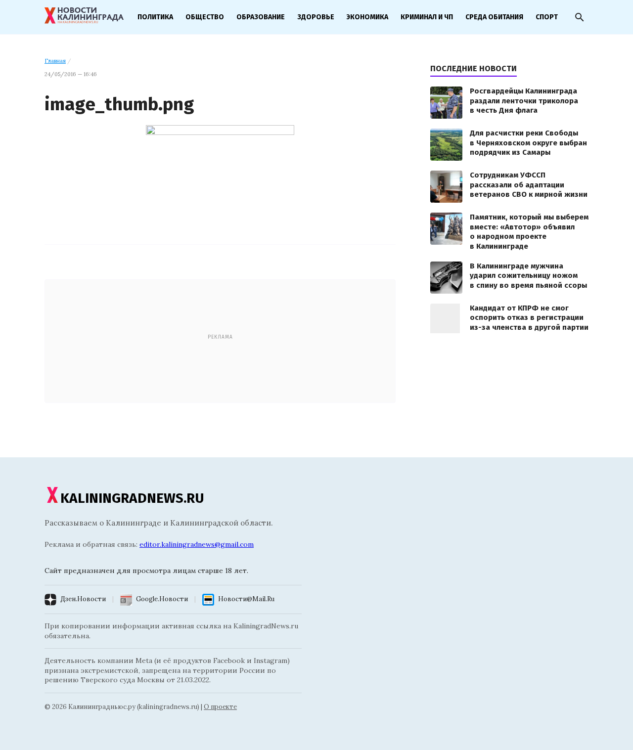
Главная (55, 60)
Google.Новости (162, 599)
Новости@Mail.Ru (246, 599)
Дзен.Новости (83, 599)
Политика (155, 17)
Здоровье (315, 17)
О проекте (220, 707)
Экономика (367, 17)
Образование (260, 17)
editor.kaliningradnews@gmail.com (196, 544)
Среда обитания (494, 17)
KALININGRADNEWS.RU (132, 498)
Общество (204, 17)
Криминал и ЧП (427, 17)
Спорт (547, 17)
